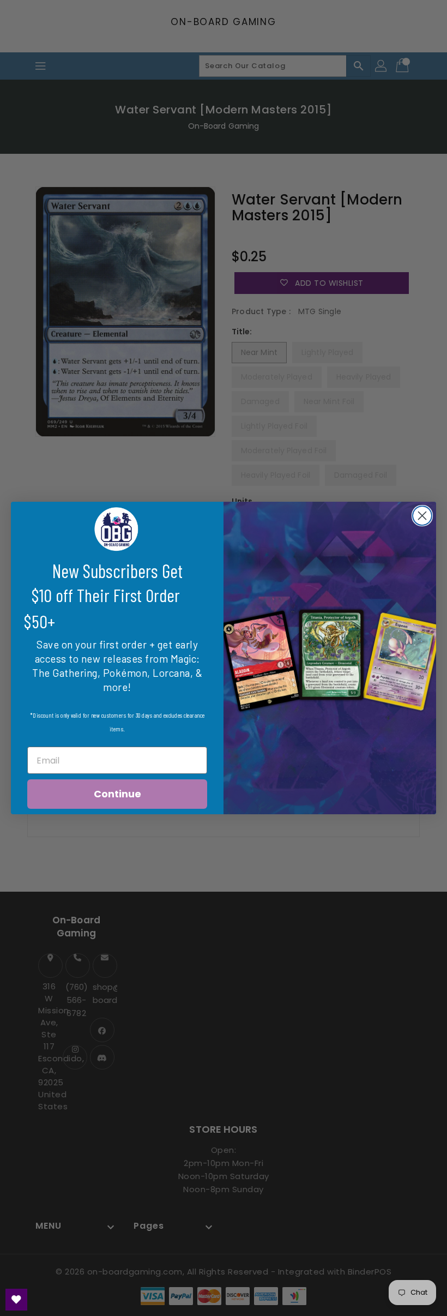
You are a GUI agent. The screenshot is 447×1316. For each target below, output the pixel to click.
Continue (117, 794)
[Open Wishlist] (16, 1300)
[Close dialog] (422, 515)
